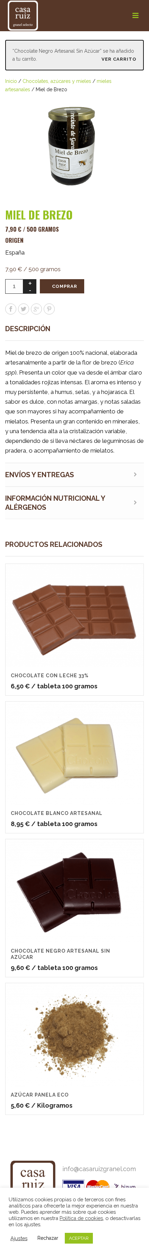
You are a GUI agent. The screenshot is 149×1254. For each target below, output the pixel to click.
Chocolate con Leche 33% (50, 675)
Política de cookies (81, 1218)
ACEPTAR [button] (79, 1238)
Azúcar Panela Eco (40, 1095)
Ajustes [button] (18, 1238)
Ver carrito (119, 59)
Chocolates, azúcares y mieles (57, 81)
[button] (130, 107)
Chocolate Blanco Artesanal (57, 813)
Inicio (11, 81)
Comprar (64, 286)
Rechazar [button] (47, 1238)
